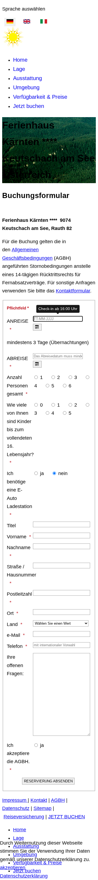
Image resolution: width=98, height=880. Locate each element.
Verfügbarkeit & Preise (40, 97)
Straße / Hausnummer (19, 571)
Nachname (18, 547)
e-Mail (13, 635)
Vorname (16, 536)
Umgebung (26, 87)
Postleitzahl (19, 594)
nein (63, 473)
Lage (19, 69)
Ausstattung (27, 78)
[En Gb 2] (26, 22)
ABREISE (17, 358)
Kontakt (38, 800)
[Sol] (13, 46)
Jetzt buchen (28, 106)
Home (20, 60)
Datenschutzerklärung (24, 876)
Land (12, 624)
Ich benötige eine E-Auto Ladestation (19, 490)
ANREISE (17, 321)
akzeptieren (12, 867)
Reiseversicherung (24, 816)
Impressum (14, 800)
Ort (10, 613)
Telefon (15, 646)
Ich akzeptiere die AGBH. (18, 753)
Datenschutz (15, 808)
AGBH (58, 800)
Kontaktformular (73, 291)
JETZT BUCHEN (66, 816)
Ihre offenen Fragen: (15, 665)
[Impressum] (27, 800)
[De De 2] (10, 22)
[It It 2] (43, 22)
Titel (11, 525)
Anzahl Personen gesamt (17, 386)
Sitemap (42, 808)
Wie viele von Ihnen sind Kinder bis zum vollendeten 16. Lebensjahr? (19, 429)
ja (42, 473)
